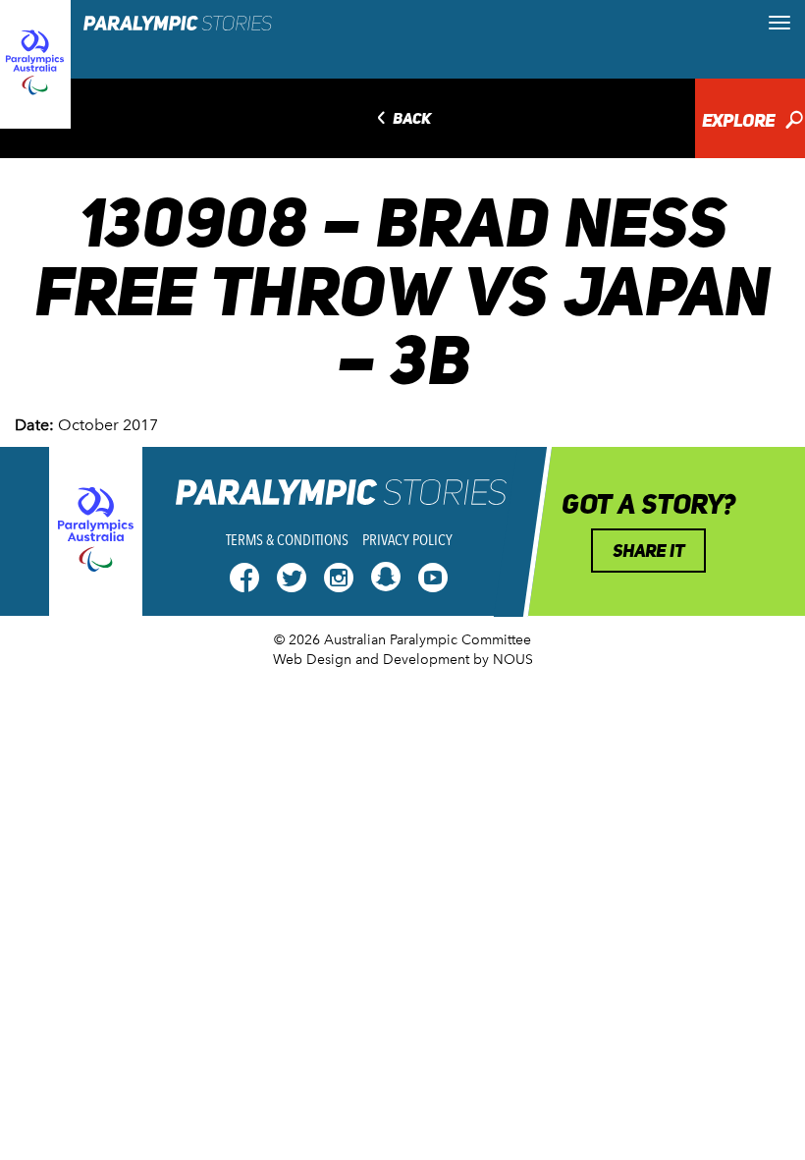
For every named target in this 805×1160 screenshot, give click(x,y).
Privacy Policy (407, 539)
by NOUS (503, 659)
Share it (648, 550)
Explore (752, 122)
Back (402, 119)
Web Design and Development (371, 659)
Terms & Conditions (287, 539)
